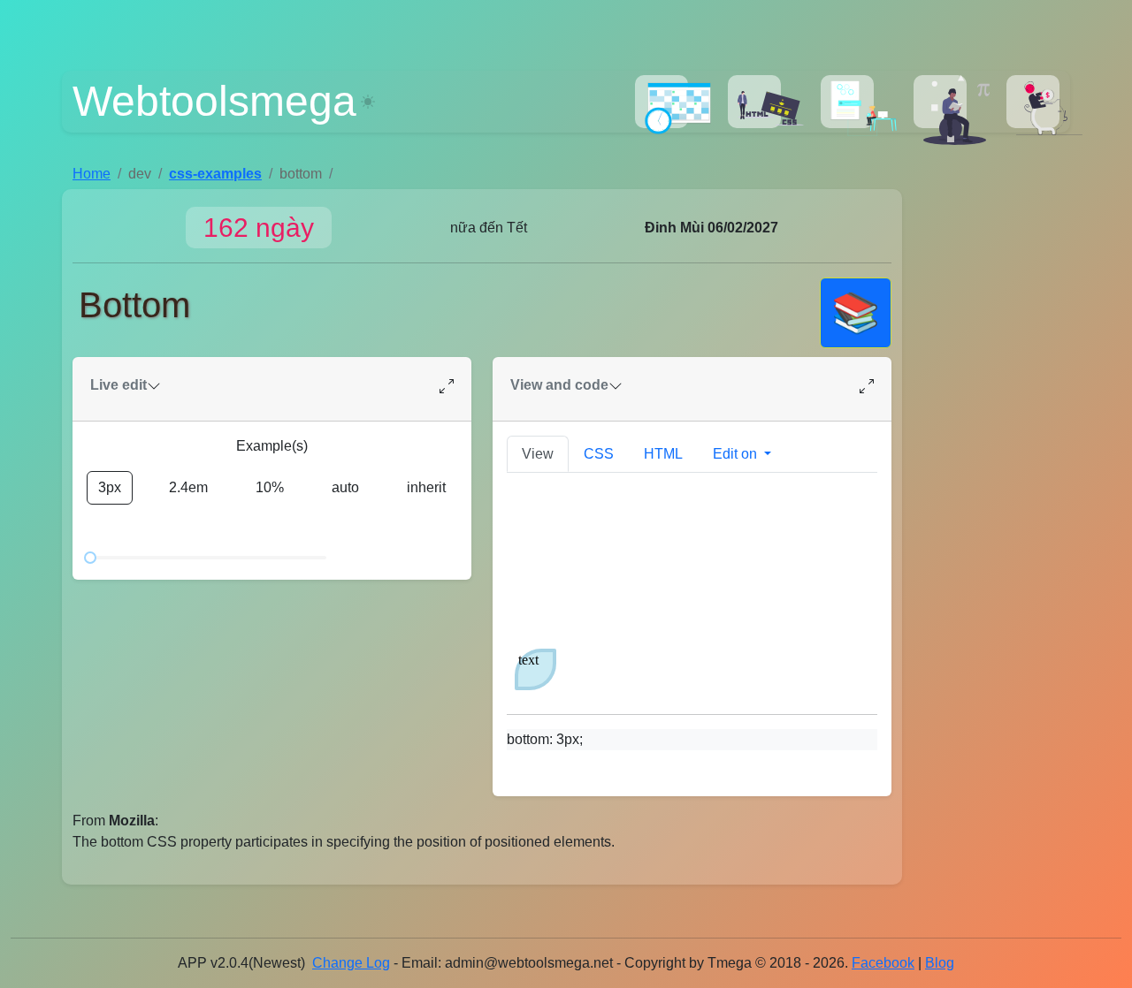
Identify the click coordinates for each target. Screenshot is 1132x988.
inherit (426, 487)
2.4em (188, 487)
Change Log (351, 962)
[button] (661, 101)
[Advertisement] (991, 456)
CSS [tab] (599, 453)
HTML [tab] (663, 453)
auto (345, 487)
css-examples (215, 173)
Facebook (883, 962)
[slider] (90, 557)
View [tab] (538, 453)
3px (109, 487)
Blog (939, 962)
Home (92, 173)
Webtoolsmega (214, 101)
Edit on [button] (737, 453)
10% (270, 487)
